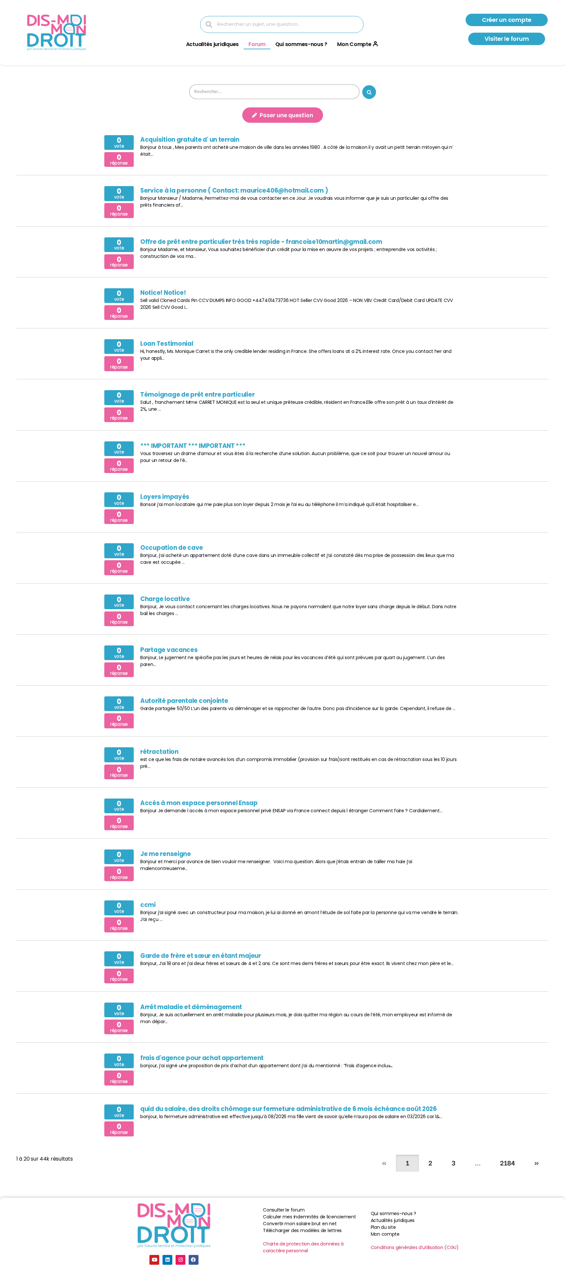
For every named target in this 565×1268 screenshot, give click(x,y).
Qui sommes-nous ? (301, 44)
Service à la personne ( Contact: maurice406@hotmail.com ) (234, 190)
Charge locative (165, 599)
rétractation (159, 752)
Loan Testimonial (166, 344)
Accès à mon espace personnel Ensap (199, 803)
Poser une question (285, 114)
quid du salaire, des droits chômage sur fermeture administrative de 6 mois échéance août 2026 (288, 1109)
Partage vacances (169, 650)
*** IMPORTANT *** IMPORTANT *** (193, 446)
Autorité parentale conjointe (184, 701)
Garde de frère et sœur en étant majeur (200, 956)
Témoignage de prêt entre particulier (197, 394)
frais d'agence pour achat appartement (202, 1058)
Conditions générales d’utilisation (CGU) (415, 1247)
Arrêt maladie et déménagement (191, 1007)
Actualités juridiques (212, 44)
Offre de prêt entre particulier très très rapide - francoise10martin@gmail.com (261, 242)
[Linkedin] (167, 1260)
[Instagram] (180, 1260)
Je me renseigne (165, 854)
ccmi (148, 905)
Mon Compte (354, 44)
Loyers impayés (164, 497)
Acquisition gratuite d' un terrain (189, 139)
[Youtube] (154, 1260)
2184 (507, 1162)
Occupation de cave (171, 548)
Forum (256, 44)
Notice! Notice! (163, 293)
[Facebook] (193, 1260)
